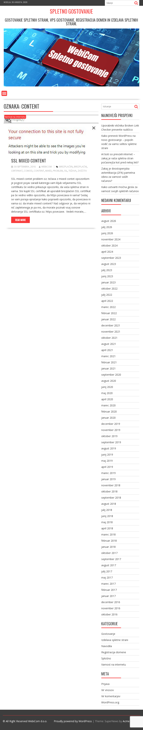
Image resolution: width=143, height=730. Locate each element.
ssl (65, 170)
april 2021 (107, 350)
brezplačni (80, 166)
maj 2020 (107, 393)
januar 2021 (108, 368)
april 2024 (107, 251)
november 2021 (110, 331)
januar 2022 (108, 319)
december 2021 (110, 325)
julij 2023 (106, 270)
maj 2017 (107, 577)
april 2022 (107, 301)
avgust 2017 (108, 565)
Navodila (106, 646)
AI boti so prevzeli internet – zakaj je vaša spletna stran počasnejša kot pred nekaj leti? (120, 158)
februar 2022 (109, 313)
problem (58, 170)
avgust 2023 (108, 264)
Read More (20, 220)
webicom (46, 166)
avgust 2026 (108, 221)
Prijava (105, 684)
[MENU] (4, 93)
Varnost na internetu (15, 116)
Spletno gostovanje (71, 11)
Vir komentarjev (110, 696)
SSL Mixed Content (28, 160)
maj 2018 (107, 522)
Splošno (106, 658)
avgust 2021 (108, 344)
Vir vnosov (107, 690)
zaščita (82, 170)
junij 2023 (107, 276)
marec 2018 (108, 534)
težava (73, 170)
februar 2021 (109, 362)
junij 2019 (107, 454)
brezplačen (66, 166)
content (39, 170)
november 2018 (110, 485)
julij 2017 (106, 571)
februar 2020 (109, 411)
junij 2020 (107, 387)
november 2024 (110, 239)
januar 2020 (108, 417)
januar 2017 (108, 596)
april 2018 (107, 528)
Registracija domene (113, 652)
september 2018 (111, 497)
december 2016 (110, 602)
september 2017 (111, 559)
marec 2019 (108, 473)
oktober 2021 (109, 337)
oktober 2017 (109, 553)
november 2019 (110, 430)
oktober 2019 (109, 436)
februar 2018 (109, 540)
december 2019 (110, 424)
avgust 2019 (108, 448)
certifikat (17, 170)
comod (28, 170)
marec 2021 (108, 356)
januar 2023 (108, 282)
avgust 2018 (108, 503)
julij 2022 (106, 294)
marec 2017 (108, 583)
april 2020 (107, 399)
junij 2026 (107, 233)
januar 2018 (108, 547)
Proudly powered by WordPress (73, 721)
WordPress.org (110, 702)
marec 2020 (108, 405)
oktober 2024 (109, 245)
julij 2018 (106, 510)
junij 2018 (107, 516)
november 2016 (110, 608)
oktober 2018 (109, 491)
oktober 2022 (109, 288)
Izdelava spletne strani (114, 640)
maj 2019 (107, 460)
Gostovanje (108, 634)
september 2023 (111, 258)
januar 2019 (108, 479)
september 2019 (111, 442)
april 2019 (107, 467)
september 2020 (111, 374)
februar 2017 (109, 590)
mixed (48, 170)
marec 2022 (108, 307)
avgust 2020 (108, 381)
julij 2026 (106, 227)
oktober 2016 (109, 614)
